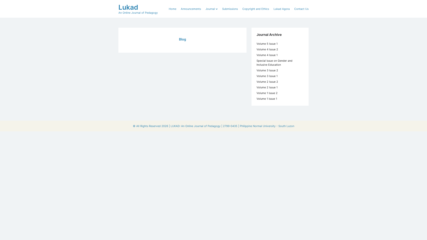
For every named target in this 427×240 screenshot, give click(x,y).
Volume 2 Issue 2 (267, 81)
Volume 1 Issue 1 (267, 98)
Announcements (191, 8)
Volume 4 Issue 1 (267, 55)
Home (172, 8)
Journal (210, 8)
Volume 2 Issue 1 (267, 87)
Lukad (128, 7)
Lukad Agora (282, 8)
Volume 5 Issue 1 (267, 43)
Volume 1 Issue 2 (267, 93)
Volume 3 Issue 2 (267, 70)
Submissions (230, 8)
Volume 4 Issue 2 (267, 49)
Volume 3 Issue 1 (267, 76)
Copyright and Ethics (255, 8)
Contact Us (301, 8)
